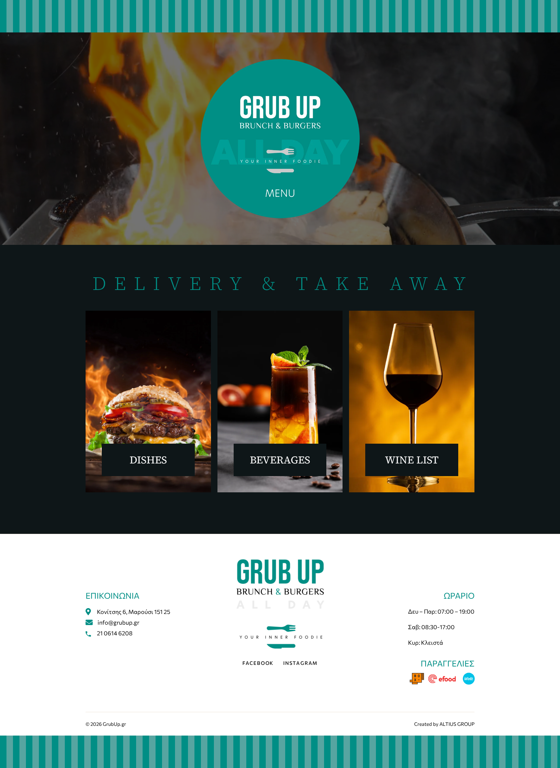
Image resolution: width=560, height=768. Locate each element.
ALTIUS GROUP (456, 724)
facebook (258, 663)
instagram (300, 663)
